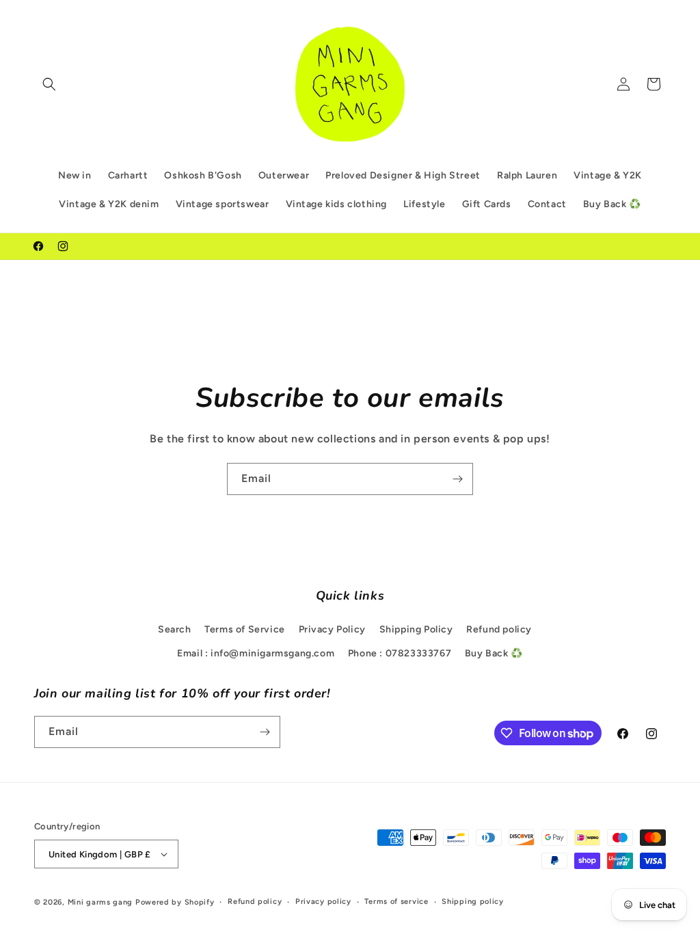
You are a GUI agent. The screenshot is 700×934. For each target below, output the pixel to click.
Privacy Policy (332, 629)
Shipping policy (473, 901)
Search (174, 629)
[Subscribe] (457, 479)
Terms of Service (244, 629)
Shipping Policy (416, 629)
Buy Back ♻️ (494, 653)
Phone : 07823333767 (399, 653)
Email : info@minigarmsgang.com (255, 653)
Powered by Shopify (175, 902)
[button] (49, 84)
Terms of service (396, 901)
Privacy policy (323, 901)
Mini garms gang (100, 902)
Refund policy (499, 629)
